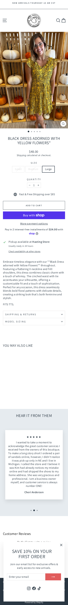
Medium (33, 169)
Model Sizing (15, 321)
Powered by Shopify (34, 602)
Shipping (21, 155)
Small (18, 169)
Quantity (34, 179)
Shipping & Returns (20, 314)
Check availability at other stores (24, 251)
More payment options (34, 223)
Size (34, 162)
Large (48, 169)
